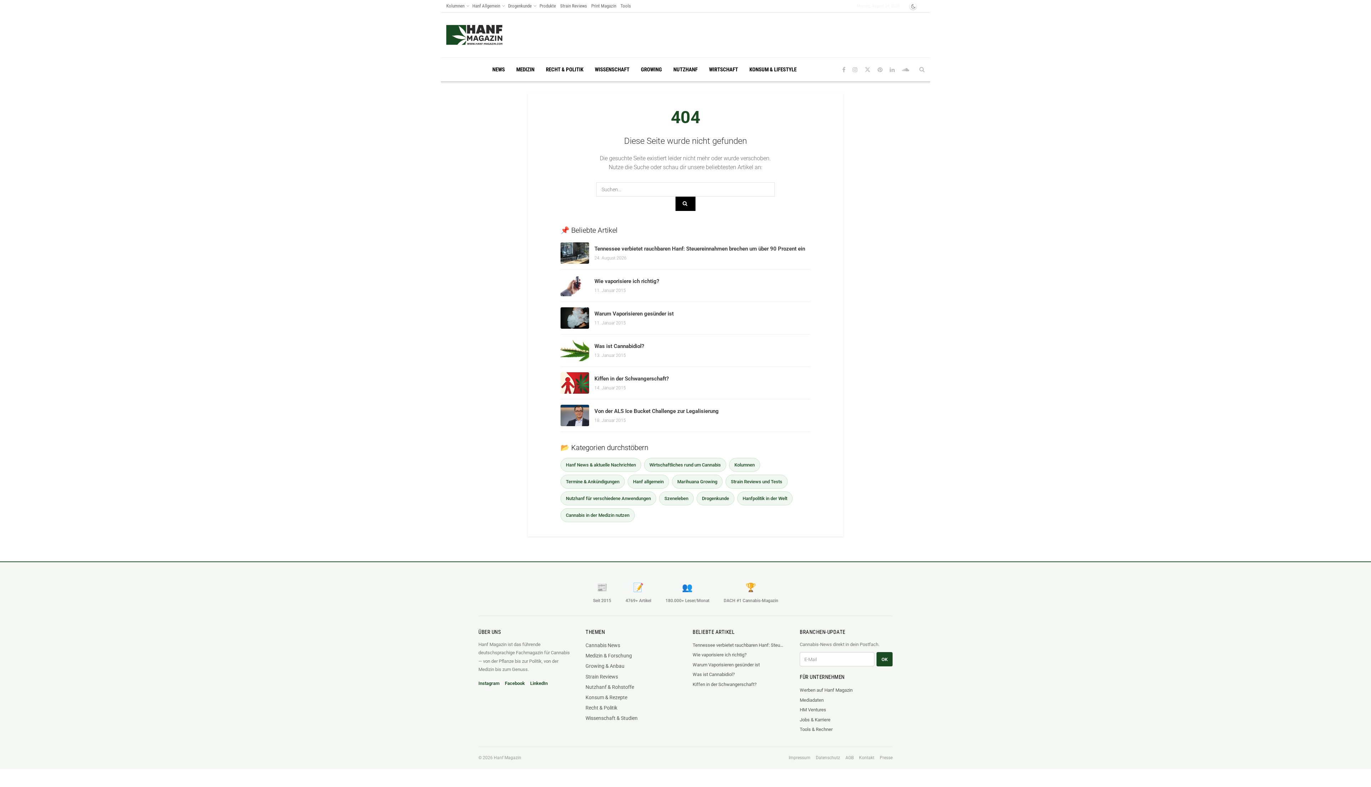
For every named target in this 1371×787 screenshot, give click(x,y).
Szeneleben (676, 498)
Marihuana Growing (697, 481)
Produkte (547, 6)
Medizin (525, 69)
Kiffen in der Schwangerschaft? (631, 378)
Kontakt (866, 757)
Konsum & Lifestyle (773, 69)
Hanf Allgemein (486, 6)
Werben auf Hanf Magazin (826, 690)
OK (885, 659)
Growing (651, 69)
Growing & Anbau (605, 666)
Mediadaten (812, 700)
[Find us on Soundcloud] (905, 70)
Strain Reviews (573, 6)
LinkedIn (539, 683)
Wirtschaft (723, 69)
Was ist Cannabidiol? (619, 346)
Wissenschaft (612, 69)
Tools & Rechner (816, 729)
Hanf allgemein (648, 481)
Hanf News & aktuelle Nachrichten (601, 465)
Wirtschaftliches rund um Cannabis (685, 465)
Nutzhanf (685, 69)
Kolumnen (455, 6)
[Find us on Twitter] (867, 70)
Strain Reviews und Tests (756, 481)
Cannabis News (603, 645)
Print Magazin (603, 6)
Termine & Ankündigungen (592, 481)
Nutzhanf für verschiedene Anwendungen (608, 498)
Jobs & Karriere (815, 719)
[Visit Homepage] (474, 35)
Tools (626, 6)
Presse (886, 757)
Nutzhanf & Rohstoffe (610, 687)
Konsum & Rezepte (606, 697)
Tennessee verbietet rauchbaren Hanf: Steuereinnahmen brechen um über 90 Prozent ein (699, 249)
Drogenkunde (520, 6)
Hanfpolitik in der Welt (765, 498)
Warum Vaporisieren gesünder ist (634, 314)
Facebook (515, 683)
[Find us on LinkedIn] (892, 70)
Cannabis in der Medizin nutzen (597, 515)
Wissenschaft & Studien (612, 718)
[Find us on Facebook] (843, 70)
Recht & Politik (564, 69)
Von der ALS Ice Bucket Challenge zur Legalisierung (656, 411)
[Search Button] (922, 69)
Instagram (488, 683)
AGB (849, 757)
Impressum (799, 757)
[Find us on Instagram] (855, 70)
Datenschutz (828, 757)
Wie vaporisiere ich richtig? (626, 281)
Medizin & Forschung (609, 656)
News (498, 69)
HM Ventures (813, 709)
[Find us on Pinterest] (880, 70)
